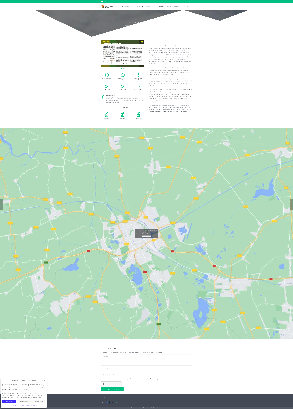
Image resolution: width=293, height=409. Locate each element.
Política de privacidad (26, 405)
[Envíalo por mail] (103, 402)
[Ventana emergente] (189, 2)
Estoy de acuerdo (146, 236)
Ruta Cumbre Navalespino (159, 25)
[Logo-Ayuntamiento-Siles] (107, 6)
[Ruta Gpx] (138, 114)
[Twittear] (111, 402)
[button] (44, 380)
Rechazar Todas (23, 401)
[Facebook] (102, 1)
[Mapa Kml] (122, 114)
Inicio (127, 25)
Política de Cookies (14, 405)
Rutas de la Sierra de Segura (140, 25)
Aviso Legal (36, 405)
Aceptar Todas (9, 401)
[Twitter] (104, 1)
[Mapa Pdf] (107, 114)
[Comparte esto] (107, 402)
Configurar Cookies (38, 401)
